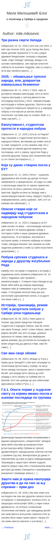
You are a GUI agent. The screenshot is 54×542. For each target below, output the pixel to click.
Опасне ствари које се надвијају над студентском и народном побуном (24, 213)
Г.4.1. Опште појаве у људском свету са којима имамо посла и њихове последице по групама (26, 393)
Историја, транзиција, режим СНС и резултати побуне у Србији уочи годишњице (24, 309)
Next (49, 527)
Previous (7, 527)
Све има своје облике (18, 353)
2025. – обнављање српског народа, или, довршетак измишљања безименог (23, 80)
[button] (27, 25)
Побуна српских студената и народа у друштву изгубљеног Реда (25, 261)
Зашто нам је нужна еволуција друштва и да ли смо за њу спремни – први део (25, 483)
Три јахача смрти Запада (21, 40)
